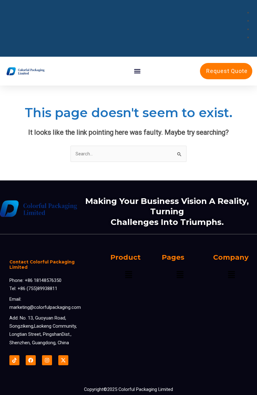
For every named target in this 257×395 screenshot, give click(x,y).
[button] (137, 71)
